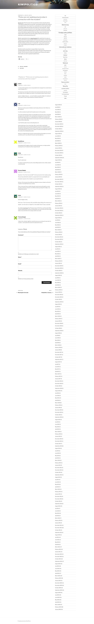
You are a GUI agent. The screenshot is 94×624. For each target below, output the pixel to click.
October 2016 (58, 385)
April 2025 (57, 140)
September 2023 (58, 186)
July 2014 (57, 450)
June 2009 (57, 597)
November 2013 (58, 470)
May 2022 (57, 224)
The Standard (65, 92)
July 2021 (57, 248)
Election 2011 (65, 28)
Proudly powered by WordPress (24, 621)
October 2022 (58, 212)
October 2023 (58, 184)
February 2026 (58, 119)
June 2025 (57, 136)
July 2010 (57, 566)
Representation (65, 82)
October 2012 (58, 501)
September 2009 (58, 590)
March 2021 (57, 258)
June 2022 (57, 222)
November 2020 (58, 268)
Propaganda (65, 75)
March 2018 (57, 345)
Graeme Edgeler (22, 170)
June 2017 (57, 366)
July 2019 (57, 306)
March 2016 (57, 402)
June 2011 (57, 539)
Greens (65, 36)
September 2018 (58, 330)
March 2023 (57, 200)
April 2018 (57, 342)
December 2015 (58, 409)
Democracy (65, 25)
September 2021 (58, 244)
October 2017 (58, 357)
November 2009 (58, 585)
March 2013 (57, 489)
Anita (30, 15)
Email (20, 264)
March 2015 (57, 431)
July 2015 (57, 421)
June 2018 (57, 337)
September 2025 (58, 131)
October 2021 (58, 241)
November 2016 (58, 383)
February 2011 (58, 549)
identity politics (65, 41)
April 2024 (57, 169)
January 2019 (58, 321)
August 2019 (57, 304)
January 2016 (58, 407)
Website (20, 270)
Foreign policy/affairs (65, 32)
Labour (65, 55)
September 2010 (58, 561)
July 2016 (57, 393)
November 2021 (58, 239)
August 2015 (57, 419)
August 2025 (57, 133)
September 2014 (58, 446)
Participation (65, 70)
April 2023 (57, 198)
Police (65, 73)
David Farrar (21, 141)
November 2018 (58, 325)
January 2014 (58, 465)
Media (65, 59)
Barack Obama (65, 19)
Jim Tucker (25, 207)
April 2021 (57, 256)
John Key (65, 51)
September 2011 (58, 532)
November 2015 (58, 412)
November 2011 (58, 527)
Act (65, 15)
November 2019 (58, 297)
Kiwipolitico (28, 4)
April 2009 (57, 602)
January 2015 (58, 436)
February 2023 (58, 203)
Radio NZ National (65, 78)
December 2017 (58, 352)
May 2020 (57, 282)
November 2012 (58, 498)
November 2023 (58, 181)
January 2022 (58, 234)
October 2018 (58, 328)
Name (20, 257)
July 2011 (57, 537)
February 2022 (58, 232)
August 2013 (57, 477)
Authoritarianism (65, 17)
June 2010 (57, 568)
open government (65, 68)
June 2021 (57, 251)
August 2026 (57, 104)
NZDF (65, 65)
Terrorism (65, 90)
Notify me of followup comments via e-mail (28, 254)
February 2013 (58, 491)
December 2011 (58, 525)
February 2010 (58, 578)
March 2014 (57, 460)
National (65, 63)
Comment (21, 235)
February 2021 (58, 260)
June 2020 (57, 280)
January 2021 (58, 263)
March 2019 (57, 316)
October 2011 (58, 530)
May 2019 (57, 311)
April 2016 (57, 400)
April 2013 (57, 486)
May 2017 (57, 369)
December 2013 (58, 467)
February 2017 (58, 376)
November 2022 (58, 210)
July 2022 (57, 220)
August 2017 (57, 361)
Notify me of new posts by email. (25, 278)
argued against (34, 38)
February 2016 (58, 405)
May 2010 (57, 570)
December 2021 (58, 236)
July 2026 (57, 107)
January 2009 (58, 609)
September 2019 (58, 301)
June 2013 (57, 482)
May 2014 (57, 455)
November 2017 (58, 354)
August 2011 (57, 534)
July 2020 (57, 277)
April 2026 (57, 114)
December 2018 (58, 323)
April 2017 (57, 371)
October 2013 (58, 472)
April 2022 (57, 227)
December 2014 (58, 438)
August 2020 (58, 275)
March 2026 (57, 116)
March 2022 (57, 229)
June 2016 (57, 395)
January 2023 (58, 205)
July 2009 (57, 594)
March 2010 (57, 575)
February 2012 (58, 520)
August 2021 (57, 246)
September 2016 (58, 388)
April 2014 (57, 458)
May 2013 (57, 484)
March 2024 (57, 172)
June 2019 (57, 309)
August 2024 (57, 160)
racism (65, 77)
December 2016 (58, 381)
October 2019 (58, 299)
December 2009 (58, 582)
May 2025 (57, 138)
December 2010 (58, 554)
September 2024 (58, 157)
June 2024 (57, 164)
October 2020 (58, 270)
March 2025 (57, 143)
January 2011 (58, 551)
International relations (65, 47)
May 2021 (57, 253)
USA (65, 98)
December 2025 (58, 124)
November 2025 (58, 126)
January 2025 (58, 148)
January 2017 (58, 378)
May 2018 (57, 340)
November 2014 (58, 441)
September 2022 (58, 215)
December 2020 (58, 265)
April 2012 (57, 515)
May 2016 (57, 397)
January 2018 (58, 349)
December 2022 (58, 208)
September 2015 (58, 417)
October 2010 (58, 558)
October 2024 (58, 155)
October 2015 (58, 414)
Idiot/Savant (65, 43)
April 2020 (57, 285)
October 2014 (58, 443)
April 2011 (57, 544)
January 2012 (58, 522)
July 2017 (57, 364)
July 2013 (57, 479)
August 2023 (57, 188)
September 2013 (58, 474)
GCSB (65, 34)
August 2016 (57, 390)
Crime (65, 22)
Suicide (22, 68)
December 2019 (58, 294)
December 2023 (58, 179)
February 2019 (58, 318)
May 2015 (57, 426)
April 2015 (57, 429)
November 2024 (58, 152)
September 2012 (58, 503)
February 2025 (58, 145)
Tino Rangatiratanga (65, 94)
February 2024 (58, 174)
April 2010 (57, 573)
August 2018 (57, 333)
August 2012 (57, 506)
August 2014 (57, 448)
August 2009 (58, 592)
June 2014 (57, 453)
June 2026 (57, 109)
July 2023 (57, 191)
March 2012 (57, 518)
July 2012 (57, 508)
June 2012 (57, 510)
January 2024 (58, 176)
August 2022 (57, 217)
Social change (24, 66)
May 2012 (57, 513)
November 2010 (58, 556)
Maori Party (65, 57)
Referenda (65, 80)
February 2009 (58, 606)
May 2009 (57, 599)
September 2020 (58, 273)
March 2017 (57, 373)
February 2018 (58, 347)
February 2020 (58, 289)
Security (65, 86)
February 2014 (58, 462)
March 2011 (57, 546)
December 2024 (58, 150)
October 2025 (58, 128)
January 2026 (58, 121)
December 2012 (58, 496)
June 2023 (57, 193)
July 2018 (57, 335)
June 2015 (57, 424)
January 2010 (58, 580)
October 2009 (58, 587)
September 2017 (58, 359)
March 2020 (57, 287)
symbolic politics (65, 88)
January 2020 (58, 292)
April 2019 (57, 313)
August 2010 (57, 563)
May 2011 (57, 542)
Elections (65, 30)
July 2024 (57, 162)
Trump (65, 96)
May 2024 (57, 167)
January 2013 (58, 494)
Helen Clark (65, 38)
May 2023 (57, 196)
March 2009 (57, 604)
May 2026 (57, 112)
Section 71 (20, 22)
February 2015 (58, 433)
